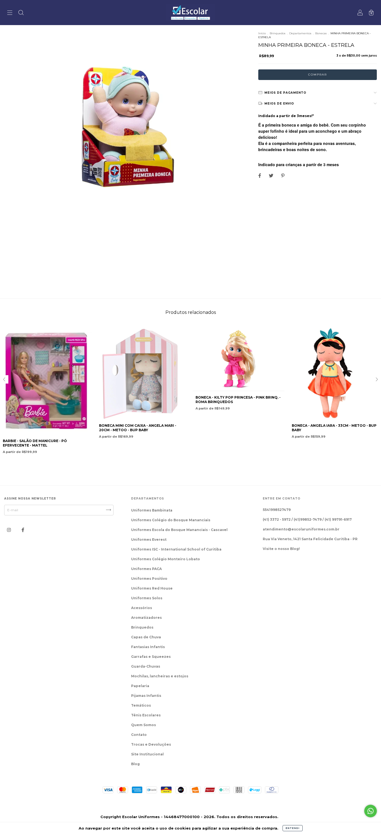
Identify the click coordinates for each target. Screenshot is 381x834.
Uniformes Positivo (149, 578)
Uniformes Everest (149, 539)
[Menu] (10, 13)
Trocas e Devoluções (151, 744)
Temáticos (141, 705)
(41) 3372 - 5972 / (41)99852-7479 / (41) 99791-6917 (307, 519)
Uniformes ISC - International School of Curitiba (176, 549)
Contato (139, 735)
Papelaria (140, 686)
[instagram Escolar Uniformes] (9, 530)
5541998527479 (277, 510)
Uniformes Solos (146, 598)
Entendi (293, 828)
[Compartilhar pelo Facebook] (260, 176)
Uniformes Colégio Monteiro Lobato (165, 559)
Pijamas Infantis (146, 696)
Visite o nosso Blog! (281, 549)
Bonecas (321, 33)
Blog (135, 764)
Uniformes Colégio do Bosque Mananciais (170, 520)
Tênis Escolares (146, 715)
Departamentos (300, 33)
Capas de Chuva (146, 637)
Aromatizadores (146, 617)
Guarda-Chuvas (145, 666)
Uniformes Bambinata (151, 510)
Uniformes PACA (146, 569)
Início (262, 33)
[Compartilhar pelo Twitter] (271, 176)
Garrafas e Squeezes (151, 656)
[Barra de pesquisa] (21, 13)
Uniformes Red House (152, 588)
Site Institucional (147, 754)
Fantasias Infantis (148, 647)
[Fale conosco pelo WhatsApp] (370, 811)
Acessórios (141, 608)
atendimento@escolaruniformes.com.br (301, 529)
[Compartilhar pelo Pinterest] (282, 176)
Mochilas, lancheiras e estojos (159, 676)
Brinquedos (277, 33)
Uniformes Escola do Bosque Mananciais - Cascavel (179, 530)
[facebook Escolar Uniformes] (23, 530)
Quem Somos (143, 725)
